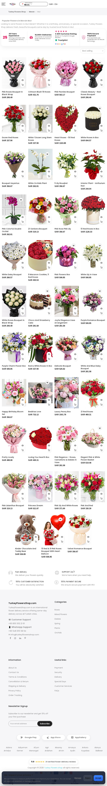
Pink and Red (87, 505)
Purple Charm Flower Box (14, 366)
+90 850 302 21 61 (16, 623)
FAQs (57, 690)
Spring (57, 623)
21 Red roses (87, 411)
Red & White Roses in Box (40, 366)
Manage (77, 778)
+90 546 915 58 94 (17, 631)
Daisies (58, 619)
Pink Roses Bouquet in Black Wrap (12, 93)
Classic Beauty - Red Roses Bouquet (91, 93)
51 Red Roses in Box (90, 228)
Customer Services (63, 686)
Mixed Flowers (61, 614)
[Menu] (3, 4)
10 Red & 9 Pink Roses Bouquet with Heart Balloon (51, 551)
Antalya (7, 750)
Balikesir (99, 750)
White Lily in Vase (89, 274)
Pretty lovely (8, 457)
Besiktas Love (34, 411)
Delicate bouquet (63, 366)
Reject (88, 778)
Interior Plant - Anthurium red (93, 184)
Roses (57, 609)
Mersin (32, 11)
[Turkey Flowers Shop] (14, 4)
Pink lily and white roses (66, 505)
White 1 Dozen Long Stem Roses (40, 138)
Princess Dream (35, 505)
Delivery (58, 677)
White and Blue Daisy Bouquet (91, 367)
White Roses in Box (90, 137)
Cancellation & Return (18, 681)
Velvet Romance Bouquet (80, 548)
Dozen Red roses (10, 137)
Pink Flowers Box (62, 274)
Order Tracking (15, 695)
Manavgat (33, 750)
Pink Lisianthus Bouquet (13, 505)
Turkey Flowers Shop (17, 11)
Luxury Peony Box (63, 411)
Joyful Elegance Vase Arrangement (65, 321)
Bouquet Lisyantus (10, 183)
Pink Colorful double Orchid (11, 230)
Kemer (20, 750)
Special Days (60, 681)
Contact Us (13, 672)
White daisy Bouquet (12, 274)
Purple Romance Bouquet (93, 320)
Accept (98, 778)
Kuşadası (85, 750)
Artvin (61, 750)
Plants (57, 628)
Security (58, 672)
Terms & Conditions (17, 677)
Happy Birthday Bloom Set (12, 413)
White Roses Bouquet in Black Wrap (13, 321)
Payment (59, 667)
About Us (12, 667)
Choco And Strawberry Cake (39, 321)
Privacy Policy (14, 690)
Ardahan (48, 750)
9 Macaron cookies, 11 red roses (38, 275)
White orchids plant (37, 183)
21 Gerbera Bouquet (37, 228)
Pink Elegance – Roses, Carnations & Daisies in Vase (66, 460)
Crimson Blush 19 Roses (39, 91)
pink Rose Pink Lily (63, 228)
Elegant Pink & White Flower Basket (90, 458)
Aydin (72, 750)
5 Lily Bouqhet (61, 183)
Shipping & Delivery (17, 686)
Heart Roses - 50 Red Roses (65, 138)
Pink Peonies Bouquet (65, 91)
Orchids (58, 632)
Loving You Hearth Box (38, 457)
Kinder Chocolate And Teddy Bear (25, 550)
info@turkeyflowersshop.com (25, 634)
